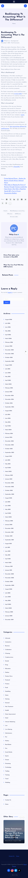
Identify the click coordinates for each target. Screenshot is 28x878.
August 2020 (8, 589)
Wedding (7, 782)
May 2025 (7, 376)
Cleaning (7, 653)
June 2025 (7, 372)
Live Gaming (8, 729)
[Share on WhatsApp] (17, 199)
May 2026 (7, 331)
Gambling (7, 691)
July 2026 (7, 323)
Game (6, 695)
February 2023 (9, 475)
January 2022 (8, 524)
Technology (8, 767)
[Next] (23, 817)
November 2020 (9, 577)
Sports (7, 756)
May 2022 (7, 509)
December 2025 (9, 350)
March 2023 (8, 471)
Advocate (7, 638)
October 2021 (8, 536)
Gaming (7, 699)
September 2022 (9, 494)
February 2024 (9, 433)
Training (7, 774)
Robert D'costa (8, 840)
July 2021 (7, 547)
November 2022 (9, 486)
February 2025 (9, 388)
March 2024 (8, 429)
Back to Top (15, 875)
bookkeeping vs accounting (17, 210)
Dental (7, 661)
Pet (6, 737)
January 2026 (8, 346)
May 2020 (8, 600)
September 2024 (9, 407)
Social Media (8, 752)
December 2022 (9, 482)
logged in (10, 292)
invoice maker (14, 216)
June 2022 (8, 505)
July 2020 (7, 593)
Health (7, 710)
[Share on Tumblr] (2, 203)
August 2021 (8, 543)
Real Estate (8, 744)
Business (10, 213)
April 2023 (8, 467)
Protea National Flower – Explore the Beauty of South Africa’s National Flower (15, 180)
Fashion (7, 672)
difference (18, 213)
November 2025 (9, 353)
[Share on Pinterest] (21, 199)
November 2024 (9, 399)
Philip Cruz (7, 40)
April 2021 (8, 558)
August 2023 (8, 456)
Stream (7, 759)
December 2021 (9, 528)
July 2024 (7, 414)
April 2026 (8, 334)
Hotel (6, 718)
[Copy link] (10, 203)
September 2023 (9, 452)
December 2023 (9, 441)
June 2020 (8, 596)
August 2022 (8, 498)
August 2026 (8, 319)
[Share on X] (10, 199)
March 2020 (8, 608)
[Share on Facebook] (6, 199)
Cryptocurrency (9, 657)
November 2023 (9, 445)
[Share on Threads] (6, 203)
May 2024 (7, 422)
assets (5, 210)
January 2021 (8, 570)
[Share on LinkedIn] (14, 199)
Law (6, 725)
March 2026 (8, 338)
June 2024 (8, 418)
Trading (7, 771)
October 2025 (9, 357)
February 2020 (9, 612)
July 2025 (7, 369)
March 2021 (8, 562)
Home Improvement (10, 714)
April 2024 (8, 426)
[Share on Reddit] (25, 199)
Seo (6, 748)
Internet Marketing (10, 721)
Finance (7, 683)
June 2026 (8, 327)
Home (14, 23)
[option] (14, 831)
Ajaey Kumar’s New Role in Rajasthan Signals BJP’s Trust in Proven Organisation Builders (15, 191)
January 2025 (8, 391)
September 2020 (9, 585)
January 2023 (8, 479)
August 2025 (8, 365)
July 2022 (7, 501)
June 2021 (7, 551)
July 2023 (7, 460)
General (7, 702)
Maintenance (8, 733)
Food (6, 687)
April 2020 (8, 604)
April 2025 (8, 380)
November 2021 (9, 532)
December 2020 (9, 574)
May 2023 (7, 463)
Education (7, 668)
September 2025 (9, 361)
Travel (6, 778)
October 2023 (9, 448)
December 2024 (9, 395)
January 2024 (8, 437)
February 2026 (9, 342)
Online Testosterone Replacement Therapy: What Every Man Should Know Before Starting (14, 833)
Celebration (8, 649)
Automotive (8, 642)
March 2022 (8, 517)
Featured (7, 680)
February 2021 (9, 566)
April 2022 (8, 513)
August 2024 (8, 410)
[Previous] (21, 817)
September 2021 (9, 539)
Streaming (8, 763)
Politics (7, 740)
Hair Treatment (9, 706)
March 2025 (8, 384)
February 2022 (9, 520)
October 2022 (9, 490)
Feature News (8, 676)
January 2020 (8, 615)
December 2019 (9, 619)
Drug (6, 664)
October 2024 (9, 403)
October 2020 (9, 581)
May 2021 (7, 555)
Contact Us (8, 800)
